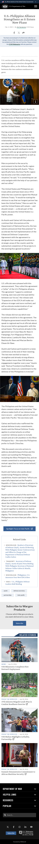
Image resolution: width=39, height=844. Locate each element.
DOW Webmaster (14, 44)
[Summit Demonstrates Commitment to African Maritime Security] (19, 759)
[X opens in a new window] (7, 827)
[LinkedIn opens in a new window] (25, 827)
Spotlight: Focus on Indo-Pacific (18, 529)
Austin (5, 591)
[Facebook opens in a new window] (13, 827)
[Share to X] (19, 33)
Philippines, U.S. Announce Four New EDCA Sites (17, 576)
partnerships (8, 595)
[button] (35, 6)
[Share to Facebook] (14, 33)
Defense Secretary (19, 591)
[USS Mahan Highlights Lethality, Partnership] (19, 724)
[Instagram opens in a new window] (19, 827)
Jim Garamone (21, 27)
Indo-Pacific (21, 595)
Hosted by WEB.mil (19, 842)
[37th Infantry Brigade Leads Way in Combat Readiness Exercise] (19, 689)
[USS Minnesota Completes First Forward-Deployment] (19, 654)
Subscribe (19, 623)
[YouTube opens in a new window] (31, 827)
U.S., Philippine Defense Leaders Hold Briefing (17, 583)
